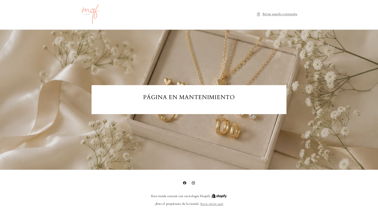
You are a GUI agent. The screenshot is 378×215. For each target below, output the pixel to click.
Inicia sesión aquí (211, 204)
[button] (277, 14)
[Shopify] (219, 196)
